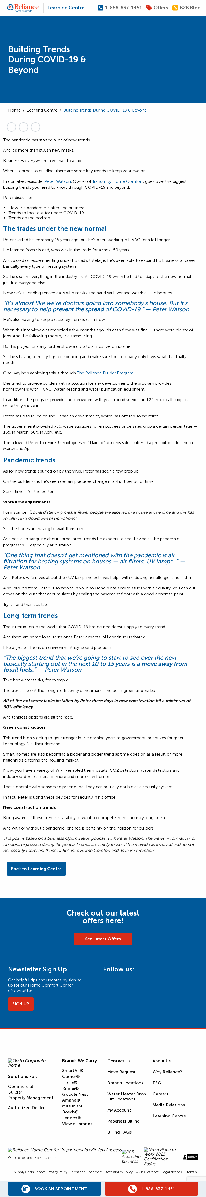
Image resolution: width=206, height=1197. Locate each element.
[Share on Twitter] (23, 127)
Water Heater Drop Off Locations (126, 1096)
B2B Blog (190, 8)
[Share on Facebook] (35, 127)
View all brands (77, 1123)
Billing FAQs (119, 1132)
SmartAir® (72, 1070)
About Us (162, 1060)
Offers (161, 8)
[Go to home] (23, 7)
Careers (160, 1093)
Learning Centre (65, 8)
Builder (15, 1092)
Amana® (71, 1100)
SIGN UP (20, 1003)
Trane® (69, 1082)
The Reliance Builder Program (105, 373)
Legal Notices (172, 1172)
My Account (119, 1110)
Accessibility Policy (119, 1172)
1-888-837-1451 (123, 8)
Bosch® (70, 1111)
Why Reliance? (167, 1071)
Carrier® (71, 1076)
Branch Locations (125, 1082)
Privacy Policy (57, 1172)
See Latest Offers (103, 938)
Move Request (121, 1071)
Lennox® (71, 1117)
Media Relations (169, 1104)
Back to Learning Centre (36, 868)
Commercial (20, 1086)
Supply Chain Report (29, 1172)
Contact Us (118, 1060)
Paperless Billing (123, 1121)
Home (14, 110)
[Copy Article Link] (11, 127)
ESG (157, 1082)
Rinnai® (70, 1088)
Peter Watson (58, 181)
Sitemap (191, 1172)
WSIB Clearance (147, 1172)
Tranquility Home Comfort (117, 181)
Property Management (31, 1097)
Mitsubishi (72, 1106)
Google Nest (75, 1094)
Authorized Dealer (26, 1107)
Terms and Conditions (86, 1172)
